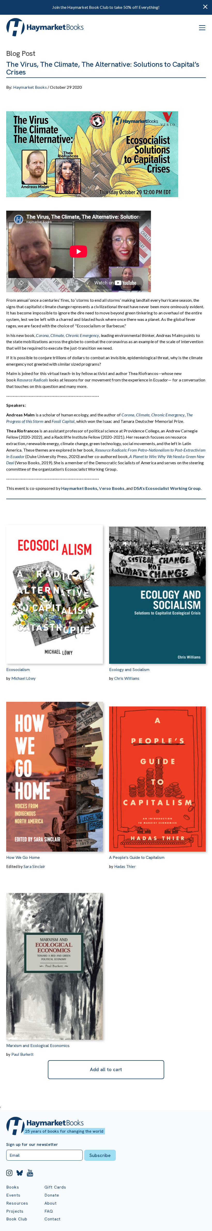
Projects (15, 1211)
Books (12, 1187)
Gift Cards (55, 1187)
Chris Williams (127, 678)
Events (13, 1195)
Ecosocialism (18, 669)
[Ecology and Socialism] (157, 583)
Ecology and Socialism (129, 669)
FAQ (48, 1211)
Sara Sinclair (35, 866)
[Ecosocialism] (54, 583)
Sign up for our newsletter (32, 1144)
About (50, 1203)
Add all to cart (106, 1069)
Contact (52, 1219)
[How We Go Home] (54, 771)
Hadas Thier (125, 866)
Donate (51, 1195)
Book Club (16, 1219)
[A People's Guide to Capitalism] (157, 771)
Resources (17, 1203)
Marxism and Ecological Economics (38, 1045)
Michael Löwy (23, 678)
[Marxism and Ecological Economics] (54, 959)
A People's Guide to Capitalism (136, 857)
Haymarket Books (30, 87)
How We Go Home (23, 857)
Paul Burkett (22, 1054)
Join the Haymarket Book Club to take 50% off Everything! (106, 7)
